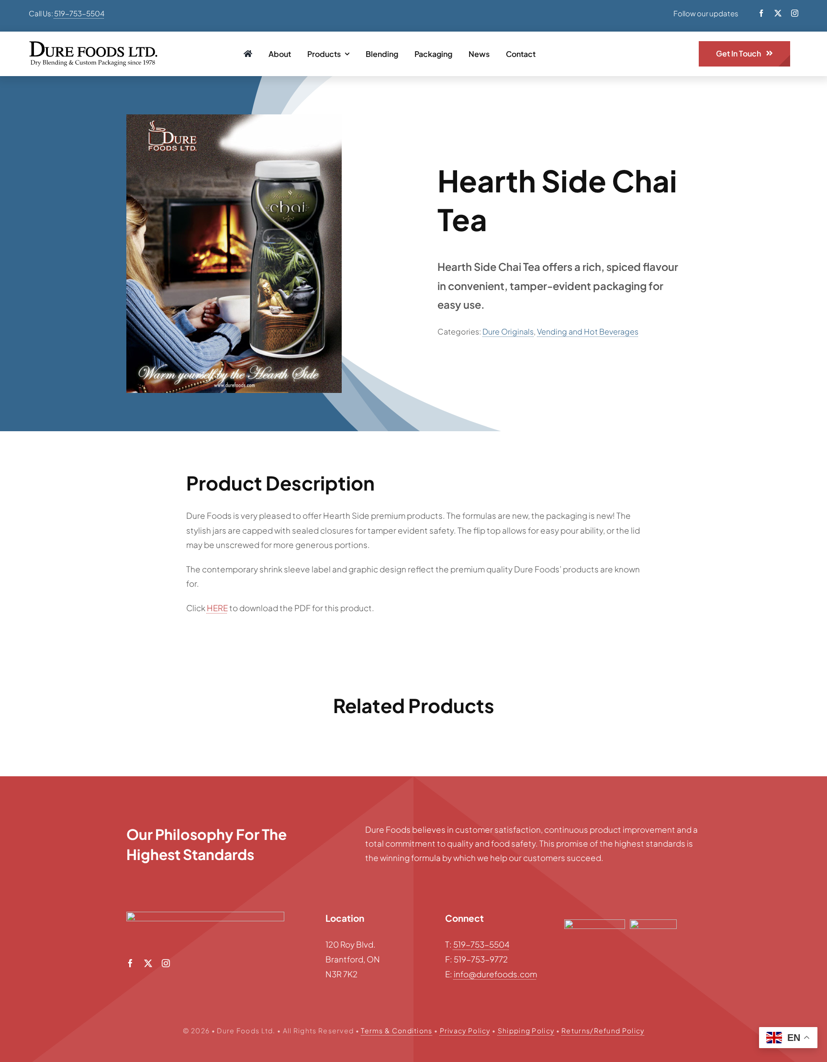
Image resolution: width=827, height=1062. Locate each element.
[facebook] (761, 13)
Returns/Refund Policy (602, 1030)
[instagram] (794, 13)
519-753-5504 (79, 13)
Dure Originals (508, 331)
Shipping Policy (526, 1030)
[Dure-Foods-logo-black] (93, 45)
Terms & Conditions (396, 1030)
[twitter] (778, 13)
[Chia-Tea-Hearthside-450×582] (234, 253)
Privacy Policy (465, 1030)
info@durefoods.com (495, 974)
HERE (217, 608)
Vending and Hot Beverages (587, 331)
